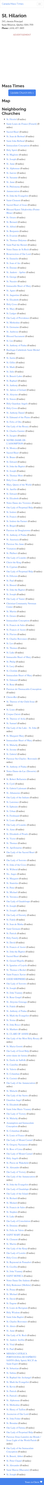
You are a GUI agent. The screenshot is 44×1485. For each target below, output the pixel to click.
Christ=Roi (11, 697)
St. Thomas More (14, 475)
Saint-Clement (13, 200)
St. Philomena (13, 186)
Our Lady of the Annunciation (20, 1082)
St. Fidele (11, 919)
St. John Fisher (13, 1418)
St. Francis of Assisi (16, 629)
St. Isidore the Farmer (16, 521)
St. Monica (11, 448)
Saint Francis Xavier (16, 974)
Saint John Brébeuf (15, 140)
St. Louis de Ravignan (16, 1307)
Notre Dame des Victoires (18, 502)
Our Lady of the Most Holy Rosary (23, 1038)
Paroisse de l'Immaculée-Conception (23, 689)
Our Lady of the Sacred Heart (20, 852)
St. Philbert (11, 553)
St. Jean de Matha (14, 924)
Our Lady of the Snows (17, 1095)
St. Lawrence (12, 802)
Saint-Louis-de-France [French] (21, 123)
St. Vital (10, 1344)
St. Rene (10, 684)
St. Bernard (11, 222)
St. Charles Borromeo (16, 638)
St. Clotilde (11, 670)
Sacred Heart (12, 131)
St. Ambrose (12, 331)
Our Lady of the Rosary (17, 426)
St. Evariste (11, 235)
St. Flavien (11, 634)
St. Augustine (12, 295)
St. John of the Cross (16, 864)
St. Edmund (12, 679)
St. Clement (12, 1239)
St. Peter (10, 887)
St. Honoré (11, 585)
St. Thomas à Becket (16, 969)
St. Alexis (11, 1326)
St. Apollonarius (14, 847)
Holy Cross (11, 304)
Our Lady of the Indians (17, 797)
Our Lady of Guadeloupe (18, 901)
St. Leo (9, 643)
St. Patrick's (12, 1395)
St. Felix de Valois (15, 1230)
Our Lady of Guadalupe (17, 1189)
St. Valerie (11, 1069)
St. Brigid (11, 525)
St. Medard (11, 1202)
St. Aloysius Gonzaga (16, 1001)
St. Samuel (11, 723)
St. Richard (11, 1198)
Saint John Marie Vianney (18, 1109)
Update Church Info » (22, 92)
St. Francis (11, 516)
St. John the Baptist (15, 466)
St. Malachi (11, 1090)
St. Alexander (12, 1167)
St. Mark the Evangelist (17, 1015)
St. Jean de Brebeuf (15, 136)
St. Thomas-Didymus (16, 240)
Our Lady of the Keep (16, 1248)
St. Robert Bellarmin (16, 779)
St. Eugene (11, 1303)
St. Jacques (11, 435)
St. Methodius (13, 322)
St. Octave (11, 217)
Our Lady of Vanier (15, 598)
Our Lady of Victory (16, 1113)
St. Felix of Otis (14, 421)
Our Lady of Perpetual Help (19, 507)
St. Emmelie (12, 258)
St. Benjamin (12, 231)
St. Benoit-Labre (14, 376)
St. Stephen (11, 1211)
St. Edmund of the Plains (18, 417)
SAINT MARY (13, 1234)
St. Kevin (10, 1386)
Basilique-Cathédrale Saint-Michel (23, 349)
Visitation (11, 548)
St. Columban (12, 1073)
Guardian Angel (14, 1100)
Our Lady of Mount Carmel (19, 1140)
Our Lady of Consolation (18, 1221)
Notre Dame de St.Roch (17, 249)
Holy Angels (12, 1158)
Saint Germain (13, 928)
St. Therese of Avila (15, 718)
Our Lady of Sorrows (16, 860)
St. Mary (10, 308)
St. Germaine (12, 327)
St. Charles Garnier (15, 431)
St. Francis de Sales (15, 625)
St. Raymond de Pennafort (18, 1262)
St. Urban (10, 811)
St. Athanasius (13, 792)
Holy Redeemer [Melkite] (18, 1285)
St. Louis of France (15, 1135)
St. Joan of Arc (13, 263)
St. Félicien (11, 576)
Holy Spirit (11, 150)
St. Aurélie (11, 489)
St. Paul (10, 580)
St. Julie (10, 371)
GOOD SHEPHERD (15, 979)
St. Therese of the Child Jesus (20, 701)
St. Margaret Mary (15, 735)
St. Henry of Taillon (15, 1409)
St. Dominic (12, 1225)
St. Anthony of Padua (16, 345)
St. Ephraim (12, 806)
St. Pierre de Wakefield (17, 1162)
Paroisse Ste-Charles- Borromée (21, 758)
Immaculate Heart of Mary (19, 675)
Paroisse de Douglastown (18, 530)
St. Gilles (10, 362)
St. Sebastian (12, 1368)
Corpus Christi (13, 714)
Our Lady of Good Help (17, 1050)
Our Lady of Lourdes (16, 557)
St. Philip (10, 661)
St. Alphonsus (13, 168)
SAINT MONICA (14, 1275)
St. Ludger (11, 313)
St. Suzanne (12, 177)
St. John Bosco (13, 1024)
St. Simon (11, 399)
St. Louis (10, 709)
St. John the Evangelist (17, 195)
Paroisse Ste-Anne (15, 544)
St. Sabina (11, 1372)
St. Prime (10, 1289)
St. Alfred (11, 226)
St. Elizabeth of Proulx (17, 834)
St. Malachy (12, 744)
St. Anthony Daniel (15, 412)
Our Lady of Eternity (16, 915)
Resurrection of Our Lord (18, 254)
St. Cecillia (11, 1266)
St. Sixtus (11, 1020)
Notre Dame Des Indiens (18, 1280)
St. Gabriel (11, 754)
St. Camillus (12, 1064)
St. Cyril (10, 783)
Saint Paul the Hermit (16, 244)
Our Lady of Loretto (16, 1253)
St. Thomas (11, 647)
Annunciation (12, 191)
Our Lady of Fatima (15, 1427)
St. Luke (10, 652)
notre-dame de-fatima (16, 1055)
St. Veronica (12, 896)
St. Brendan (12, 1423)
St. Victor (11, 838)
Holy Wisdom (13, 1312)
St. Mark (10, 367)
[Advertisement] (22, 58)
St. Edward (11, 461)
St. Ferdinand (12, 815)
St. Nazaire (11, 281)
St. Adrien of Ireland (16, 389)
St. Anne (10, 163)
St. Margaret (12, 878)
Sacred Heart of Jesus (16, 204)
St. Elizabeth (12, 299)
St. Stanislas (12, 883)
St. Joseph (11, 159)
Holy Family (12, 937)
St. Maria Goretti (14, 1046)
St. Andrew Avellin (15, 1339)
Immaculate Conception (17, 145)
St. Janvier (11, 172)
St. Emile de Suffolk (16, 1060)
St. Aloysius (12, 394)
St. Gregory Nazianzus (17, 1144)
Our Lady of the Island (17, 1193)
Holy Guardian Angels (17, 403)
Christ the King (13, 562)
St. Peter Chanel (14, 1460)
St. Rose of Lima (14, 1149)
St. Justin (10, 357)
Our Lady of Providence (17, 317)
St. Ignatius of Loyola (16, 965)
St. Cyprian (11, 566)
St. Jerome (11, 749)
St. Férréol (11, 119)
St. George (11, 276)
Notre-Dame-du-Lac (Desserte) (21, 771)
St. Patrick (11, 933)
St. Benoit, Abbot (14, 1456)
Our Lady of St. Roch (16, 1335)
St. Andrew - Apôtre (16, 272)
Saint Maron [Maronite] (17, 1469)
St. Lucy (10, 666)
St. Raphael (11, 380)
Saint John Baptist (15, 1317)
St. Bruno (10, 457)
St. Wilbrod (12, 869)
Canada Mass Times (12, 3)
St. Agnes (11, 290)
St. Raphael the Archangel (18, 1377)
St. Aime (10, 829)
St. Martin (11, 611)
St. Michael (11, 892)
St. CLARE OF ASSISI (17, 1033)
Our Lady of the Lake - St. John (21, 727)
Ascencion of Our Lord (17, 1414)
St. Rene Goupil (14, 997)
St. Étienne (11, 267)
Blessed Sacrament (15, 336)
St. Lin (9, 340)
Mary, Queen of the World (18, 484)
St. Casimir (11, 1078)
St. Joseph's (11, 910)
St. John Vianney (14, 992)
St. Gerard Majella (15, 960)
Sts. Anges (11, 873)
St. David (10, 942)
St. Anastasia (12, 539)
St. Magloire (12, 154)
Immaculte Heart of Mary (18, 285)
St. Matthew (12, 1029)
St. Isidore (11, 512)
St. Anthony (12, 385)
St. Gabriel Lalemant (16, 788)
